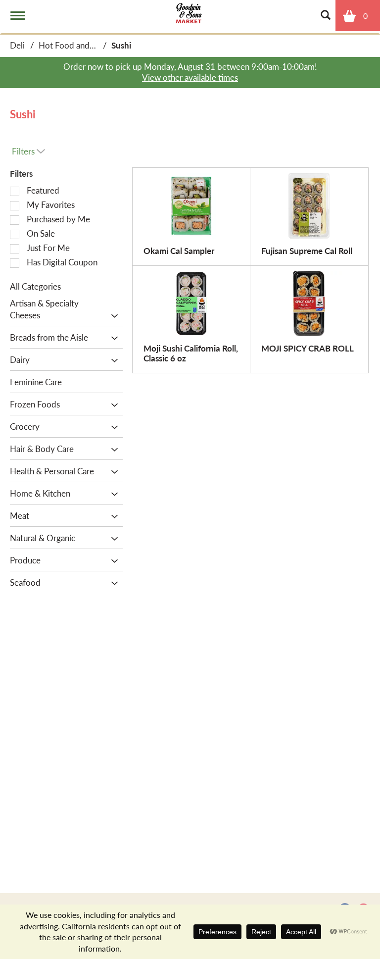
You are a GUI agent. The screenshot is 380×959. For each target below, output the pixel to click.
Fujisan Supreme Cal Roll (306, 250)
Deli (17, 45)
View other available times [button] (190, 77)
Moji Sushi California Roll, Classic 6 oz (190, 353)
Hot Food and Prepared (82, 45)
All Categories (35, 286)
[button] (112, 315)
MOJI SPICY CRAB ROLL (307, 348)
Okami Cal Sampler (178, 250)
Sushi (121, 45)
